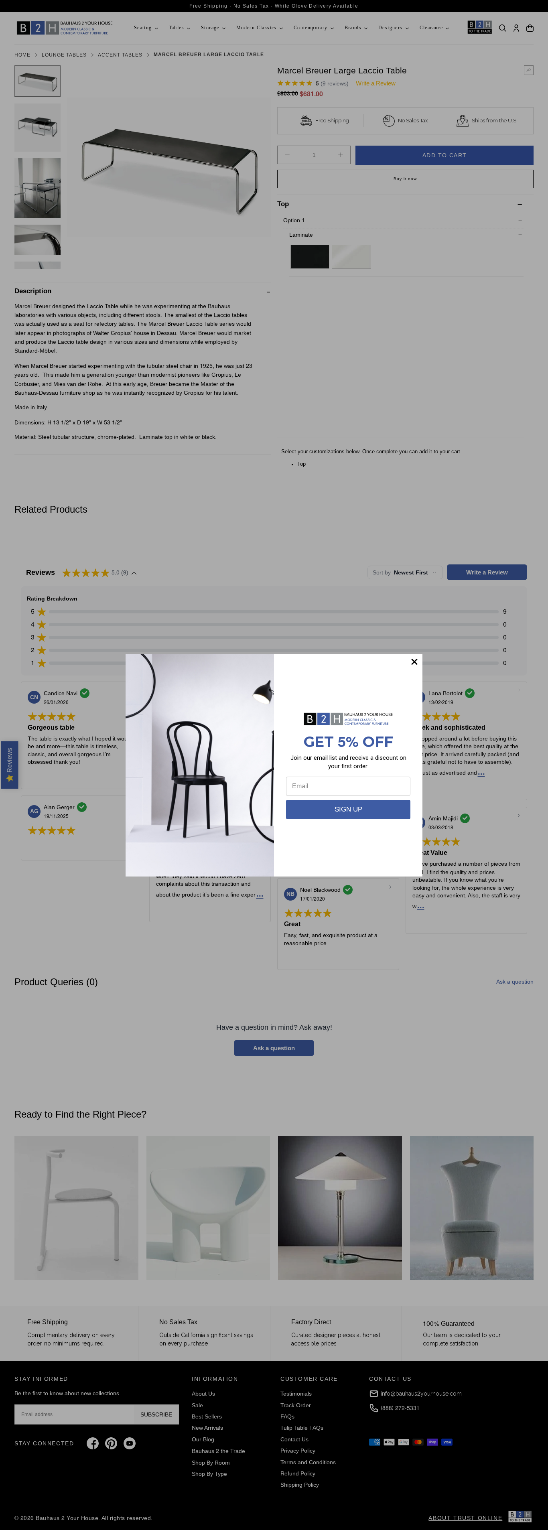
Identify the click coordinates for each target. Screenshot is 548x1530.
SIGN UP (348, 809)
